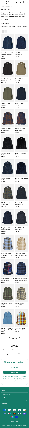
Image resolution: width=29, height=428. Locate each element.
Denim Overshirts (16, 26)
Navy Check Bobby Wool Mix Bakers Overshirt (6, 229)
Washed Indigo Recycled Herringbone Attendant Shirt (7, 329)
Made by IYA (14, 421)
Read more (4, 19)
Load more (14, 338)
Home (2, 6)
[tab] (14, 350)
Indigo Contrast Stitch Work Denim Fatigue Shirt (7, 54)
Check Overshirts (6, 26)
